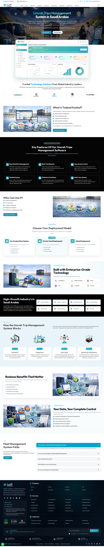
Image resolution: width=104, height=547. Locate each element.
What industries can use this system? (47, 464)
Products (39, 5)
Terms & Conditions (49, 544)
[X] (10, 498)
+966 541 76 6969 (9, 1)
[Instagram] (13, 498)
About (26, 5)
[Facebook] (4, 498)
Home (22, 5)
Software (46, 5)
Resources (69, 5)
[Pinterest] (20, 498)
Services (33, 5)
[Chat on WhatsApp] (2, 544)
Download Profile (94, 1)
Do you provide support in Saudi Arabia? (48, 470)
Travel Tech (54, 5)
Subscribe (94, 530)
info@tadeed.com (23, 1)
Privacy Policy (78, 533)
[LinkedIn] (7, 498)
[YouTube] (16, 498)
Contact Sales (57, 32)
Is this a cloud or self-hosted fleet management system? (52, 445)
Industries (62, 5)
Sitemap (57, 544)
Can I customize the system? (45, 459)
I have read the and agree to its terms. (80, 533)
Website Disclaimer (65, 544)
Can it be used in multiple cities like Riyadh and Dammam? (52, 453)
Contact (76, 5)
